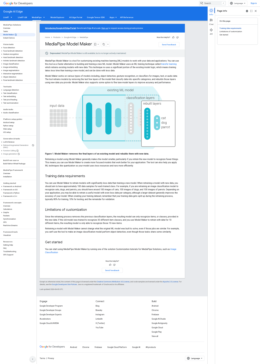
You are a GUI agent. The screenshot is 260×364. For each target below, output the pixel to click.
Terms (42, 358)
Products (56, 37)
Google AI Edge (13, 11)
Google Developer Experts (51, 314)
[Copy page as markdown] (103, 44)
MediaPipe (37, 17)
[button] (17, 47)
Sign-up (104, 28)
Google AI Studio (159, 319)
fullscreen (251, 11)
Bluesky (99, 310)
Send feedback (169, 44)
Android (155, 306)
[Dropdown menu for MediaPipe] (45, 17)
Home (47, 37)
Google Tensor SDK (96, 17)
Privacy (51, 358)
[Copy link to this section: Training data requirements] (87, 176)
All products (151, 347)
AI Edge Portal (75, 17)
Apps (112, 17)
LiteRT (6, 17)
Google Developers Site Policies (64, 284)
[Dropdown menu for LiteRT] (12, 17)
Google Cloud (157, 327)
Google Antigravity (159, 323)
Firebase (155, 314)
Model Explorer (57, 17)
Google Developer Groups (50, 310)
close (255, 11)
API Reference (126, 17)
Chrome (155, 310)
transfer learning (169, 64)
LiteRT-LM (22, 17)
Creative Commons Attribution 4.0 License (113, 282)
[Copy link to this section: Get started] (65, 242)
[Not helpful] (177, 37)
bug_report (247, 11)
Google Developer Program (51, 306)
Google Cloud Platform (117, 347)
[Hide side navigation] (32, 359)
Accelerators (45, 319)
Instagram (100, 314)
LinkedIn (99, 319)
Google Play (157, 332)
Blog (97, 306)
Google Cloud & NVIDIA (49, 323)
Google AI (136, 347)
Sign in (254, 3)
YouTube (99, 327)
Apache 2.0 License (170, 282)
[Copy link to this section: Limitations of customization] (89, 210)
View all (155, 336)
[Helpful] (173, 37)
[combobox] (212, 3)
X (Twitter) (100, 323)
